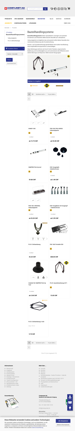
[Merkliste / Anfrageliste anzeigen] (62, 9)
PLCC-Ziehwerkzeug (34, 244)
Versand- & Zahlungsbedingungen (50, 380)
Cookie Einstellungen (46, 386)
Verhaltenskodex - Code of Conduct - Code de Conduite (53, 376)
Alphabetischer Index (12, 383)
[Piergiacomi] (59, 85)
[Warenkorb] (68, 9)
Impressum (44, 385)
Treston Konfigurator (12, 380)
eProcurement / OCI (12, 382)
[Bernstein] (33, 85)
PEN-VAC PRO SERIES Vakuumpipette (56, 129)
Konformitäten (10, 373)
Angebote (8, 23)
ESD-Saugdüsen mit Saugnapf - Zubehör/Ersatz (59, 206)
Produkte (8, 19)
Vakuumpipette (12, 38)
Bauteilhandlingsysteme (15, 34)
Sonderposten (10, 372)
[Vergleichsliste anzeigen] (65, 9)
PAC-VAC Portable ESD (56, 244)
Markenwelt (30, 19)
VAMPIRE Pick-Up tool (34, 167)
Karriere (67, 19)
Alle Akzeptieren (63, 421)
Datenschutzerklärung (37, 427)
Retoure (43, 373)
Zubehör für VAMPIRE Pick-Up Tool (37, 284)
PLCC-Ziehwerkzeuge (14, 40)
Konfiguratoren (20, 23)
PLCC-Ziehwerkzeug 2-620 (36, 321)
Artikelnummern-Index (12, 385)
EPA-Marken (19, 19)
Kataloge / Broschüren (12, 377)
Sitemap (8, 386)
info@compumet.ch (44, 408)
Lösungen (32, 23)
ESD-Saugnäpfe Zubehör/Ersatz (54, 168)
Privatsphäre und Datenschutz (49, 382)
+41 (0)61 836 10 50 (47, 405)
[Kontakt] (52, 9)
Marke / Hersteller (13, 54)
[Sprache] (55, 9)
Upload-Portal (10, 375)
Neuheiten (41, 19)
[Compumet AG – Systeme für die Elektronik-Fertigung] (15, 9)
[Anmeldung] (58, 9)
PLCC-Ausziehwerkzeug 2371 (58, 283)
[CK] (46, 85)
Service (58, 19)
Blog (51, 19)
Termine (43, 372)
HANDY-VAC (32, 128)
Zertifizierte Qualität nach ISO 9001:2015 (52, 378)
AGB (42, 383)
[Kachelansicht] (29, 94)
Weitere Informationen (63, 424)
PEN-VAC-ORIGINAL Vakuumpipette (34, 206)
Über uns (67, 23)
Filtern (9, 60)
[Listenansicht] (32, 94)
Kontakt (43, 368)
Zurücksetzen (11, 63)
